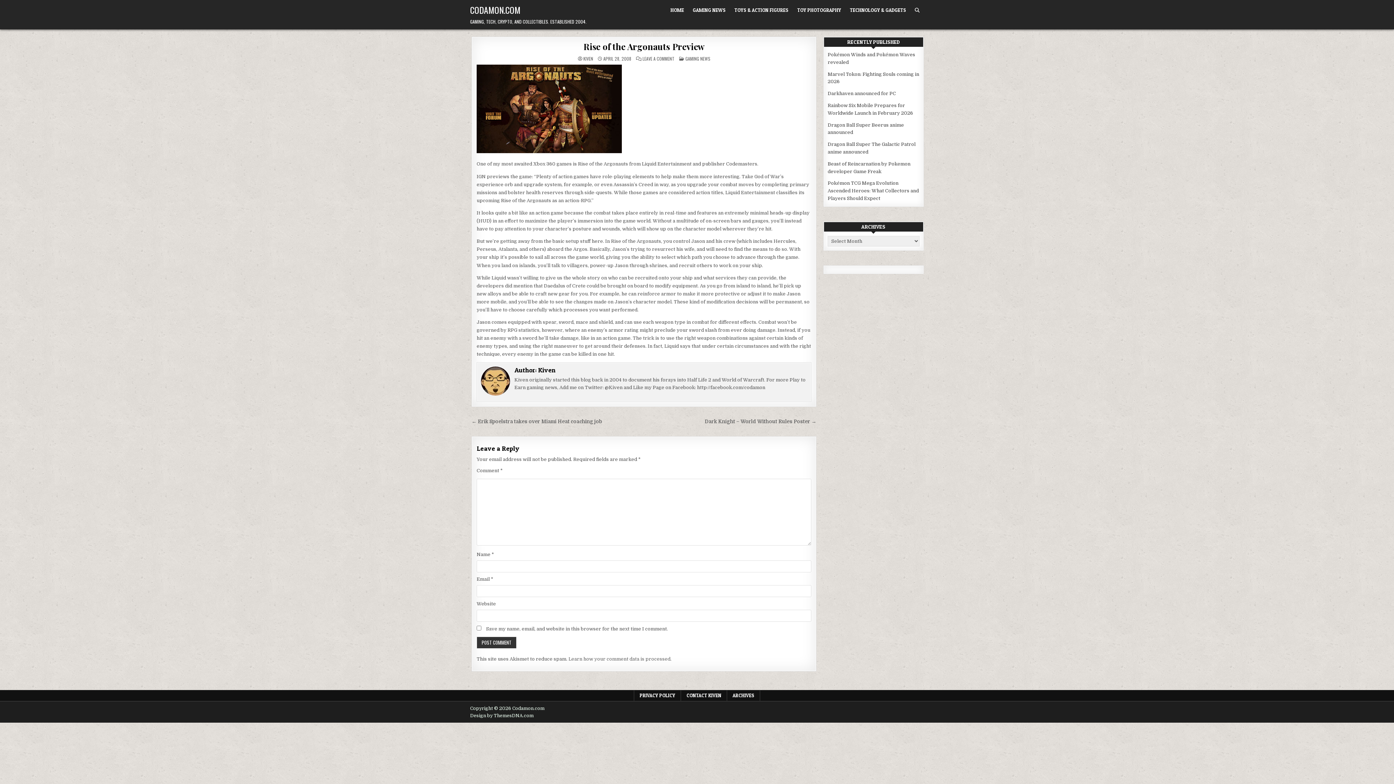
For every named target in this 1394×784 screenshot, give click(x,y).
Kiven (588, 59)
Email (485, 579)
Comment (490, 470)
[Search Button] (917, 10)
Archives (743, 695)
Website (486, 604)
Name (485, 554)
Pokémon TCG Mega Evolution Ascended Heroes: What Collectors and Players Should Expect (873, 190)
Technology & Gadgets (878, 10)
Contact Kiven (703, 695)
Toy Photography (819, 10)
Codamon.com (495, 9)
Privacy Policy (657, 695)
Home (677, 10)
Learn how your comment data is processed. (620, 659)
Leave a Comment (658, 59)
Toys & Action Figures (761, 10)
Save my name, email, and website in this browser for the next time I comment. (577, 629)
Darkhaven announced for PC (862, 93)
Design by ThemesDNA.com (502, 715)
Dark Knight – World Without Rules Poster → (760, 421)
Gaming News (709, 10)
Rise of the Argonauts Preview (644, 46)
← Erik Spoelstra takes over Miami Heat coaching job (537, 421)
